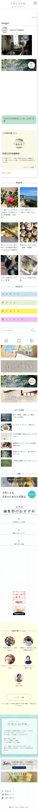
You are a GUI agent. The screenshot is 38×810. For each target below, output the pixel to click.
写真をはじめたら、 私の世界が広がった (24, 452)
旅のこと (9, 303)
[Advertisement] (19, 93)
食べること (11, 311)
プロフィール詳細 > (29, 167)
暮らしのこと (13, 319)
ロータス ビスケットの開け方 (23, 425)
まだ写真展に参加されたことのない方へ (25, 435)
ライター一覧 (19, 697)
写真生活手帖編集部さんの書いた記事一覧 (20, 118)
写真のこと (11, 294)
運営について (8, 794)
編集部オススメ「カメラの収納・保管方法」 (25, 444)
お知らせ (7, 791)
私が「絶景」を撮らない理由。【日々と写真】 (24, 416)
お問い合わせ (8, 798)
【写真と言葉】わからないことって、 (25, 462)
